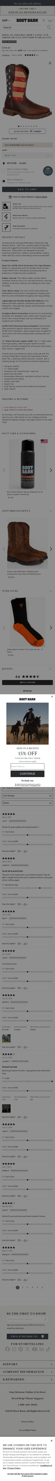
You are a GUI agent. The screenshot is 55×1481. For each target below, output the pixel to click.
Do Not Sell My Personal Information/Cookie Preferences (27, 1475)
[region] (27, 1459)
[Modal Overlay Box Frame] (27, 740)
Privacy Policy (13, 1468)
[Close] (52, 1441)
